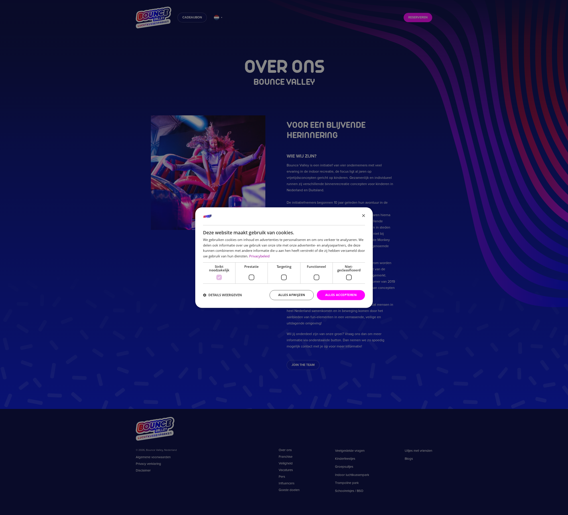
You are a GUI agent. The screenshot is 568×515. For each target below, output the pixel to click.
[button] (222, 295)
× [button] (363, 215)
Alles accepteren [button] (341, 295)
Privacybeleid (259, 256)
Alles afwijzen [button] (291, 295)
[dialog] (284, 257)
